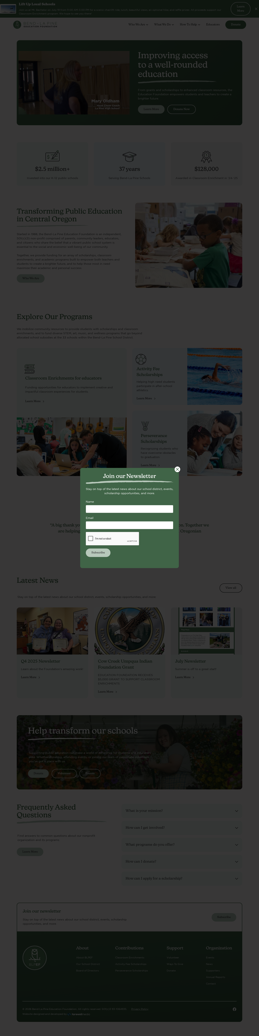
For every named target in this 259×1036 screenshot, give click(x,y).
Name (90, 501)
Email (89, 517)
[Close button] (177, 469)
